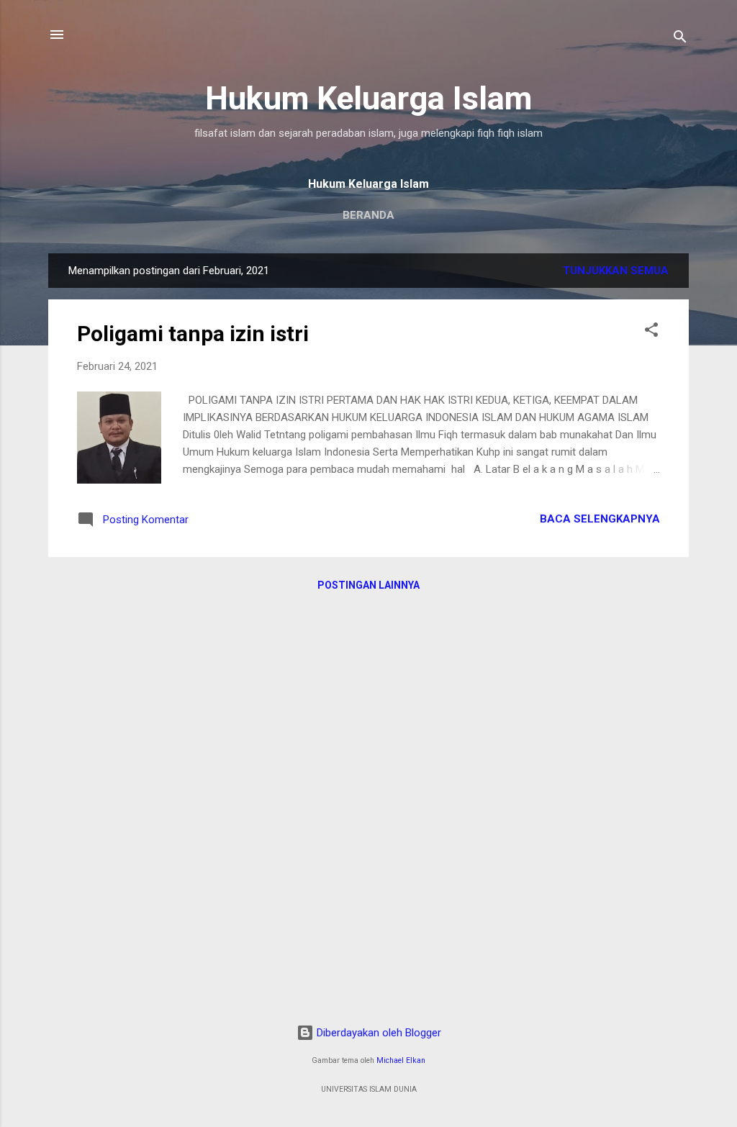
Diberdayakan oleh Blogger (377, 1032)
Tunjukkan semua (616, 270)
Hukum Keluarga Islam (368, 98)
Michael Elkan (400, 1060)
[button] (651, 332)
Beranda (368, 215)
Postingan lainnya (368, 585)
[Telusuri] (680, 39)
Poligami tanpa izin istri (193, 333)
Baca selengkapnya (600, 518)
